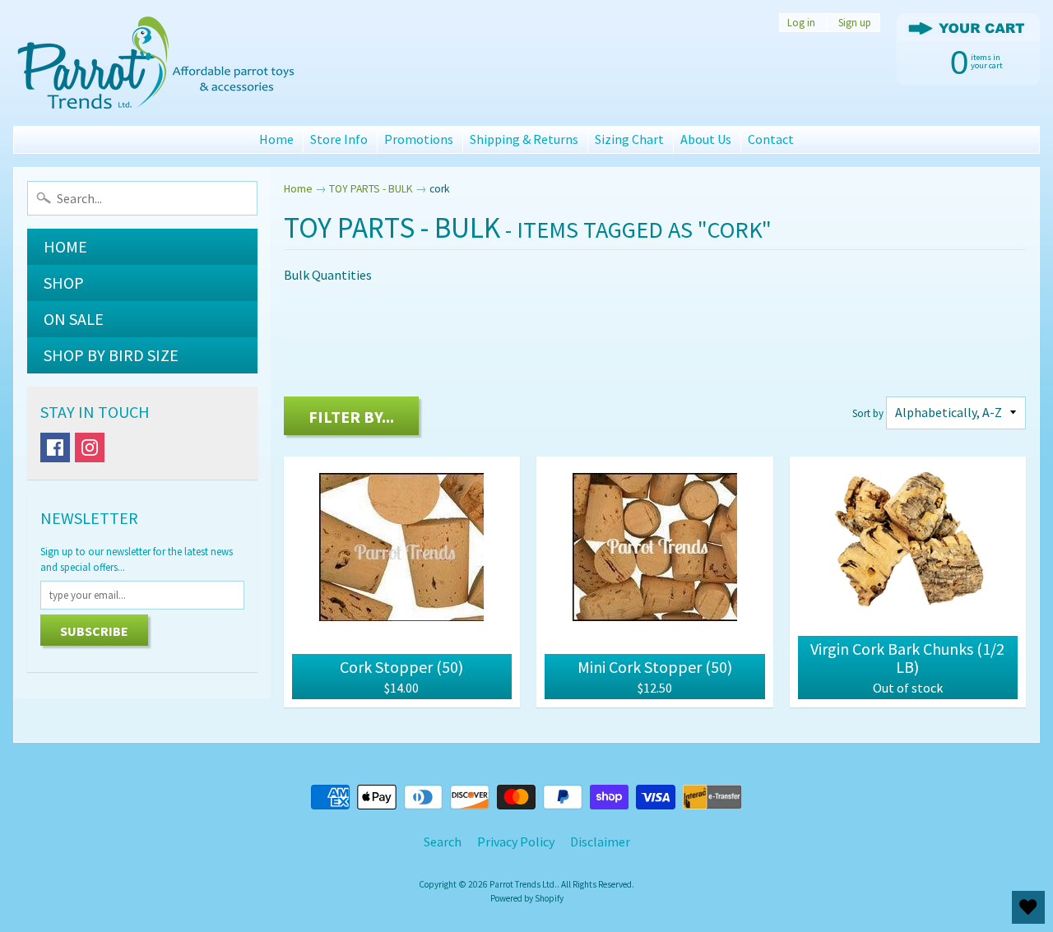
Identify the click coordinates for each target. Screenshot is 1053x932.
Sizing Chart (629, 139)
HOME (65, 246)
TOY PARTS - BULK (371, 189)
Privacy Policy (515, 841)
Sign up (854, 22)
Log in (801, 22)
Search (443, 841)
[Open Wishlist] (1028, 907)
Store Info (339, 139)
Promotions (418, 139)
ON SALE (74, 318)
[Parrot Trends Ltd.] (157, 63)
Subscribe (94, 631)
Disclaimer (600, 841)
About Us (705, 139)
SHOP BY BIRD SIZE (111, 355)
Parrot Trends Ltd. (523, 884)
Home (276, 139)
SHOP (64, 282)
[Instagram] (89, 447)
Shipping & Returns (524, 139)
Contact (771, 139)
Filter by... (351, 416)
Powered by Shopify (527, 898)
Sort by (868, 413)
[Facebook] (55, 447)
